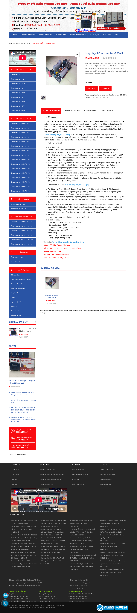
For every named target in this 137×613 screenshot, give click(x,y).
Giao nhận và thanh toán (107, 474)
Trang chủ (15, 469)
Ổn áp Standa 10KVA (18, 88)
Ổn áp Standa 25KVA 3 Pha (20, 137)
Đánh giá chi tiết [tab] (91, 111)
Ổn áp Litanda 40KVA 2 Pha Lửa (22, 240)
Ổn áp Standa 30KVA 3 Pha (20, 141)
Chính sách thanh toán (47, 469)
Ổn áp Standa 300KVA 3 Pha (20, 182)
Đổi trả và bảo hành (106, 479)
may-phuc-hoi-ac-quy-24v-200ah (116, 95)
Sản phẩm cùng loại (50, 268)
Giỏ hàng (15, 484)
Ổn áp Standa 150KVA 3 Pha (20, 168)
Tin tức (12, 346)
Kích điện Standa (16, 311)
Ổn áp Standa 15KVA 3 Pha (20, 128)
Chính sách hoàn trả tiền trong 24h (51, 479)
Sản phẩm (15, 474)
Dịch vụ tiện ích (76, 479)
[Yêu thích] (77, 54)
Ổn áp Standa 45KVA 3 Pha (20, 146)
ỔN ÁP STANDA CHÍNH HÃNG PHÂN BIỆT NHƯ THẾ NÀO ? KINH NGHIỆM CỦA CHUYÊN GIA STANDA (23, 410)
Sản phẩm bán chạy (18, 322)
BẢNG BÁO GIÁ (107, 35)
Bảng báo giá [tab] (107, 111)
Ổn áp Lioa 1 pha (17, 257)
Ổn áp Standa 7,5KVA (18, 83)
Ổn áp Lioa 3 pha (17, 262)
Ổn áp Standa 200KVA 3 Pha (20, 173)
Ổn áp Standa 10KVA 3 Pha (20, 124)
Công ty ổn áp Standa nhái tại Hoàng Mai (23, 401)
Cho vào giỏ (105, 88)
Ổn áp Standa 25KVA (18, 101)
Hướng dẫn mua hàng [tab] (72, 111)
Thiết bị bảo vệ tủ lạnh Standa (21, 279)
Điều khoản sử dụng (78, 469)
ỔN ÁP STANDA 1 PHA (28, 35)
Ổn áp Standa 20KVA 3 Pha (20, 133)
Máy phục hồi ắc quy (24, 43)
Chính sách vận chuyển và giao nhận (51, 474)
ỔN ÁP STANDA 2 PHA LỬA (78, 35)
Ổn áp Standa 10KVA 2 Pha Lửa (22, 222)
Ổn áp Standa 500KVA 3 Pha (20, 191)
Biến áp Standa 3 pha (18, 204)
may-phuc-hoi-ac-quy (97, 95)
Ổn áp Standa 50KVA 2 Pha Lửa (22, 244)
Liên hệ (14, 479)
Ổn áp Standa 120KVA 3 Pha (20, 164)
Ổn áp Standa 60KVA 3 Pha (20, 150)
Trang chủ (14, 35)
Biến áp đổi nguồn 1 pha (19, 208)
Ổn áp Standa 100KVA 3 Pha (20, 159)
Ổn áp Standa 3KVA (17, 75)
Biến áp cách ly (16, 275)
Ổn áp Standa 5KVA (17, 79)
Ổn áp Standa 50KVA (18, 110)
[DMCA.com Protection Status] (121, 607)
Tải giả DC (14, 297)
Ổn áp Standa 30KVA (18, 106)
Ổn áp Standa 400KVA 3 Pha (20, 186)
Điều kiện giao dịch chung (80, 474)
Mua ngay (91, 88)
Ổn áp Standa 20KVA (18, 97)
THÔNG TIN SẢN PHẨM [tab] (51, 111)
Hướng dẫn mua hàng (106, 469)
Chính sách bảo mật (46, 484)
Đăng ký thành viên (106, 484)
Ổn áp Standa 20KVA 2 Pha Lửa (22, 231)
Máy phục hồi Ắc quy (18, 288)
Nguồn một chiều (16, 302)
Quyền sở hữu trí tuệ (78, 484)
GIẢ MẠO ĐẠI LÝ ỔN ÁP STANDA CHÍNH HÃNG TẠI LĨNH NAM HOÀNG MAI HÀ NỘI (23, 420)
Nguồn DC (14, 306)
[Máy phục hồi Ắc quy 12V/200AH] (52, 283)
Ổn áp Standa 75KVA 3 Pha (20, 155)
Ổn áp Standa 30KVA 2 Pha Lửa (22, 235)
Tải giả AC (14, 293)
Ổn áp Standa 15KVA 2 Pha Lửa (22, 226)
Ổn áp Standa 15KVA (18, 92)
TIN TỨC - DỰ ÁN (94, 35)
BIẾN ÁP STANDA (61, 35)
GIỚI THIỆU (118, 35)
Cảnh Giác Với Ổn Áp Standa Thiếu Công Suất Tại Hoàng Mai (22, 394)
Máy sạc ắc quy (16, 315)
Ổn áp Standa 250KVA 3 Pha (20, 177)
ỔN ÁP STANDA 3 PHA (45, 35)
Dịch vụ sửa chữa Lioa (18, 284)
